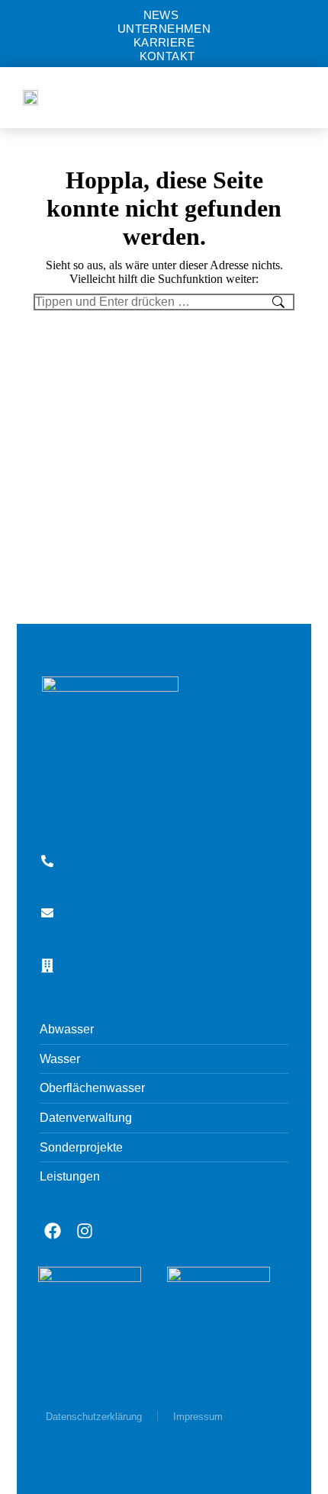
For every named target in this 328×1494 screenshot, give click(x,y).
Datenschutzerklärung (94, 1417)
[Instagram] (84, 1231)
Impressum (198, 1417)
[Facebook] (52, 1231)
